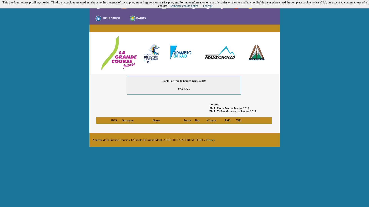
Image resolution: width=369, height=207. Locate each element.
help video (111, 18)
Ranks (140, 18)
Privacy (210, 140)
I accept (207, 5)
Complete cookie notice (184, 5)
